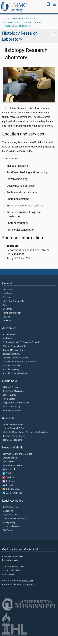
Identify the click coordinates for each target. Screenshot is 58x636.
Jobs (5, 305)
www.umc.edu (8, 574)
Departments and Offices (24, 19)
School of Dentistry (11, 354)
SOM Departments (10, 22)
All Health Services (11, 387)
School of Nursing (11, 369)
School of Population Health (15, 373)
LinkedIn (9, 485)
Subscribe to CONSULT (13, 465)
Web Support (8, 530)
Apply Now (7, 338)
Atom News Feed (13, 493)
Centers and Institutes (13, 424)
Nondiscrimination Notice (14, 518)
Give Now (7, 297)
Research (39, 22)
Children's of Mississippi (13, 391)
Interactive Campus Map (14, 301)
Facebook (10, 469)
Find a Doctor (9, 399)
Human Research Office (13, 428)
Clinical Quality (9, 395)
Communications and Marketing (17, 454)
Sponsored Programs (12, 440)
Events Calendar (10, 458)
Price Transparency (11, 407)
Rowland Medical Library (14, 350)
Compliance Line (10, 507)
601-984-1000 (27, 581)
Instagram (10, 481)
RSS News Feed (13, 489)
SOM (8, 19)
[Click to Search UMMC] (48, 4)
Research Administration (14, 436)
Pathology (16, 10)
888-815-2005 (29, 584)
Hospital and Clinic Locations (16, 403)
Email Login (8, 293)
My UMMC (7, 309)
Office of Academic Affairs (14, 346)
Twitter (9, 473)
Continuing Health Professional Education (22, 342)
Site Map (7, 317)
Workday (7, 320)
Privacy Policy (9, 522)
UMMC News (8, 462)
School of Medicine (11, 365)
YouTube (9, 477)
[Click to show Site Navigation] (54, 4)
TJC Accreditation (11, 526)
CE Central (7, 290)
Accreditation (9, 334)
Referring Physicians (12, 410)
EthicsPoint (8, 511)
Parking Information (12, 313)
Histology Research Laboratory (16, 26)
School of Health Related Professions (20, 362)
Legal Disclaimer (10, 515)
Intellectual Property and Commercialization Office (26, 432)
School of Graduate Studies (15, 358)
